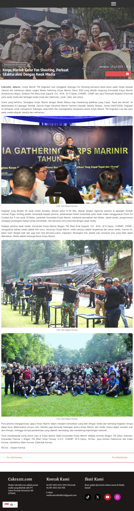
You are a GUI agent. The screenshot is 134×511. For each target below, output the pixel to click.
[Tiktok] (88, 497)
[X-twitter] (97, 497)
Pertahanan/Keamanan (15, 64)
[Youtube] (107, 497)
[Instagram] (117, 497)
